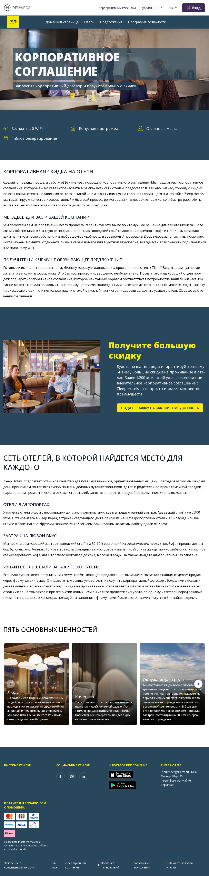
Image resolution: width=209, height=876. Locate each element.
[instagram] (72, 776)
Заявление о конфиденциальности (19, 865)
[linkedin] (83, 776)
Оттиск (54, 865)
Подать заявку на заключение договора (160, 408)
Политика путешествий (110, 865)
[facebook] (60, 776)
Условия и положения (142, 865)
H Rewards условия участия (179, 865)
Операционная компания (75, 865)
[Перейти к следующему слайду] (198, 684)
